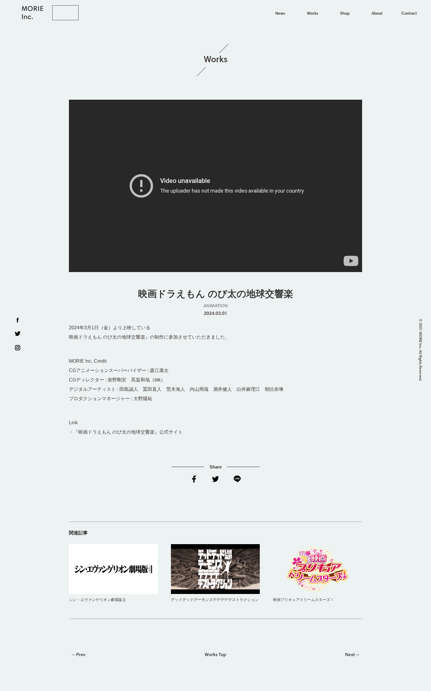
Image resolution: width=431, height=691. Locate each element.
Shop (344, 14)
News (280, 14)
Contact (409, 14)
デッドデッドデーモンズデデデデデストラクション (215, 599)
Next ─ (352, 655)
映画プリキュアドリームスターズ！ (303, 599)
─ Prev (78, 655)
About (377, 14)
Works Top (215, 655)
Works (312, 14)
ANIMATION (215, 306)
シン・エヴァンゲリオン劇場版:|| (97, 599)
